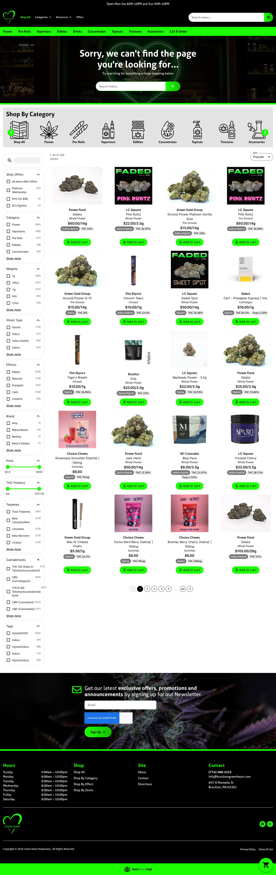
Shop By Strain (83, 790)
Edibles (138, 142)
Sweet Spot (189, 298)
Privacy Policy (248, 849)
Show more (13, 258)
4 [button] (161, 588)
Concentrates (168, 142)
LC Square (133, 210)
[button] (10, 160)
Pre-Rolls (78, 142)
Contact (143, 778)
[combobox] (226, 17)
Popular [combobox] (258, 157)
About (142, 772)
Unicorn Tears (133, 298)
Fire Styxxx (133, 293)
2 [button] (147, 588)
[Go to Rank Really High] (138, 869)
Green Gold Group (190, 210)
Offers (80, 17)
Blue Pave (190, 458)
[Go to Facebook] (262, 824)
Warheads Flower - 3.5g (190, 377)
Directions (145, 784)
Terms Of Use (266, 849)
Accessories (257, 142)
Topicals (197, 142)
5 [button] (169, 588)
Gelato (77, 214)
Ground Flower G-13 (77, 298)
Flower (49, 142)
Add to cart (79, 242)
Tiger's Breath (77, 377)
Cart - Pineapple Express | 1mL (246, 298)
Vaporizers (108, 142)
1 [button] (140, 588)
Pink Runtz (133, 214)
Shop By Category (85, 778)
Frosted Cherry (245, 458)
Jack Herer (133, 458)
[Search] (268, 17)
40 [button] (183, 588)
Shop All (25, 17)
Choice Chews (77, 453)
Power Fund (77, 210)
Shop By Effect (83, 784)
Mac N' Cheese (77, 542)
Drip (133, 378)
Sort (255, 153)
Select (245, 293)
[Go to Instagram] (270, 824)
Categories (41, 17)
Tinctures (227, 142)
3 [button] (154, 588)
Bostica (133, 374)
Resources (62, 17)
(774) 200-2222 (220, 772)
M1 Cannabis (189, 453)
